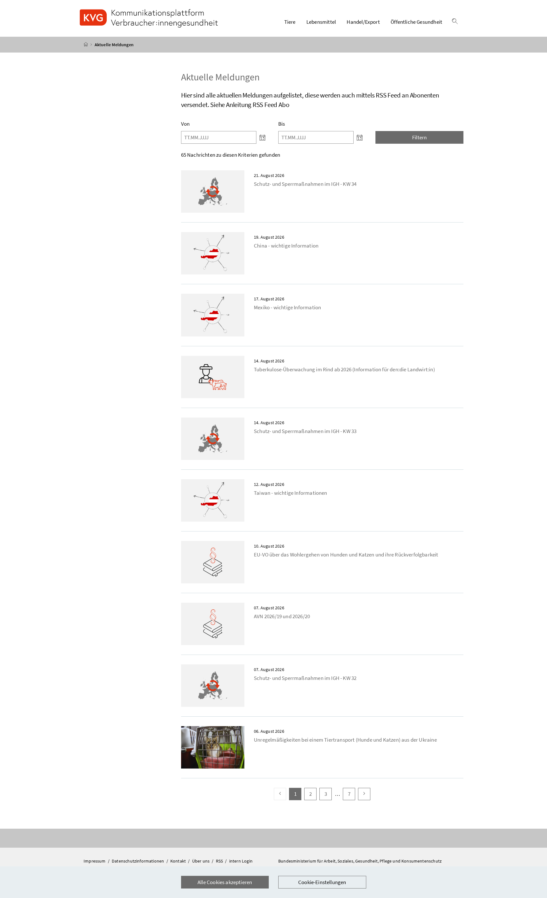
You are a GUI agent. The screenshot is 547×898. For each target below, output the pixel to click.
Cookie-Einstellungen (322, 882)
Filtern (419, 137)
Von (185, 123)
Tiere (290, 21)
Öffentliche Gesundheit (416, 21)
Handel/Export (363, 21)
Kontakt (178, 861)
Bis (281, 123)
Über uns (201, 861)
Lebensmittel (321, 21)
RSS (220, 861)
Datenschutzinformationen (138, 861)
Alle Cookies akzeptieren (225, 882)
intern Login (241, 861)
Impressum (95, 861)
